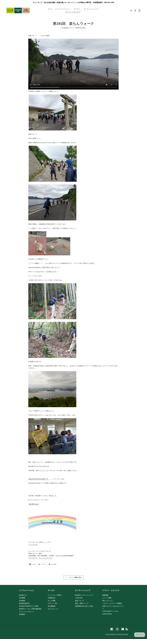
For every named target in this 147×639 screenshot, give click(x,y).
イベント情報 (106, 598)
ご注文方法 (78, 598)
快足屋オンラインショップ (84, 595)
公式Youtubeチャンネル (110, 611)
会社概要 (22, 598)
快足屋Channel (34, 504)
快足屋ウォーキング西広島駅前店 (30, 609)
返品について (79, 600)
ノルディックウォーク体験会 (112, 603)
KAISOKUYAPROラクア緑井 (28, 606)
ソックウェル (32, 544)
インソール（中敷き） (55, 595)
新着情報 (105, 595)
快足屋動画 (51, 606)
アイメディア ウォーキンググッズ (40, 558)
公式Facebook (107, 614)
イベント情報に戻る (75, 577)
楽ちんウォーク (107, 600)
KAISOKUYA (113, 634)
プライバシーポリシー (26, 611)
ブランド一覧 (52, 603)
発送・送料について (81, 603)
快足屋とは (22, 595)
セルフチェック (53, 609)
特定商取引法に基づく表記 (84, 606)
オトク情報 (51, 600)
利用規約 (22, 614)
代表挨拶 (22, 600)
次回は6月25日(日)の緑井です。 (39, 479)
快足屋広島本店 (24, 603)
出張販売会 (51, 598)
